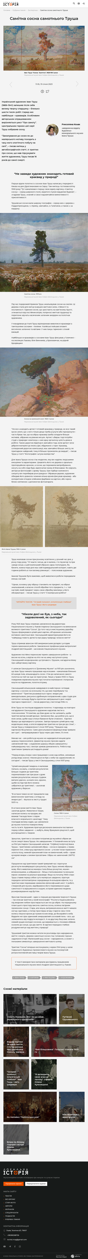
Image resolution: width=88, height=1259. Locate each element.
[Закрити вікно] (68, 610)
